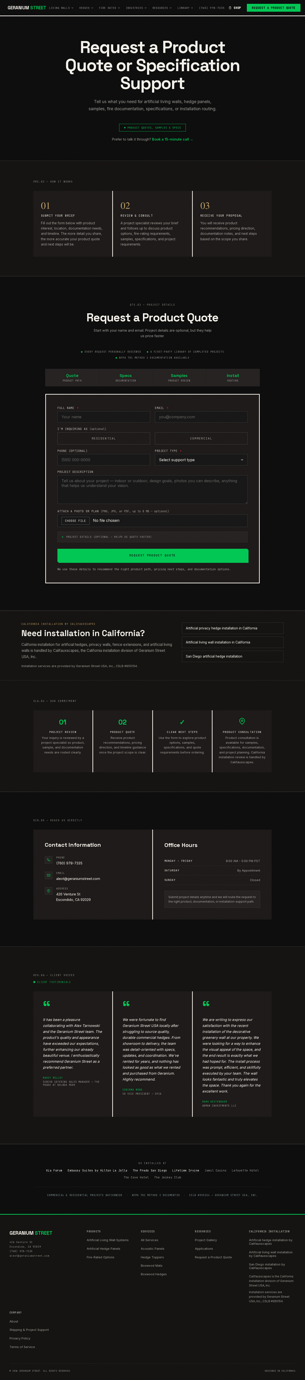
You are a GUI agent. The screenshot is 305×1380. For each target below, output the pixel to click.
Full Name (68, 408)
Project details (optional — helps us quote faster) (109, 536)
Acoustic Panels (152, 1248)
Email (162, 408)
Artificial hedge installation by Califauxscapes (270, 1241)
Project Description (75, 472)
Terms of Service (22, 1347)
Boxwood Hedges (154, 1274)
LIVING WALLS (59, 8)
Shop (237, 8)
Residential (104, 438)
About (14, 1321)
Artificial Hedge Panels (103, 1248)
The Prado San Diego (150, 1170)
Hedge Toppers (152, 1257)
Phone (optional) (72, 451)
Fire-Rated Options (100, 1257)
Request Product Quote (152, 555)
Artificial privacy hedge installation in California (221, 628)
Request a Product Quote (273, 8)
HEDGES (84, 8)
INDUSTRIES (134, 8)
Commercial (201, 438)
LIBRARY (184, 8)
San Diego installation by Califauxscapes (267, 1266)
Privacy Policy (20, 1338)
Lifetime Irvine (185, 1170)
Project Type (168, 451)
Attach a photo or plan (113, 511)
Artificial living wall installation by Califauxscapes (271, 1254)
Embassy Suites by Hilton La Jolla (97, 1170)
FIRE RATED (107, 8)
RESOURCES (160, 8)
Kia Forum (54, 1170)
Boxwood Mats (152, 1265)
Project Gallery (206, 1240)
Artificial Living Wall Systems (108, 1240)
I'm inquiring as (81, 429)
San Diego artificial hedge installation (214, 656)
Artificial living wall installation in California (218, 642)
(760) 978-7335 (211, 8)
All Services (149, 1240)
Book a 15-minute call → (172, 139)
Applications (204, 1248)
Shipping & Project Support (29, 1330)
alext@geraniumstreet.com (78, 879)
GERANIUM (27, 7)
